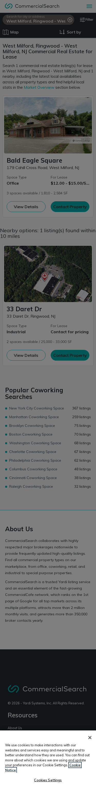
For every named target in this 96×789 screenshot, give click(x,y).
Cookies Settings (48, 780)
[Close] (89, 737)
